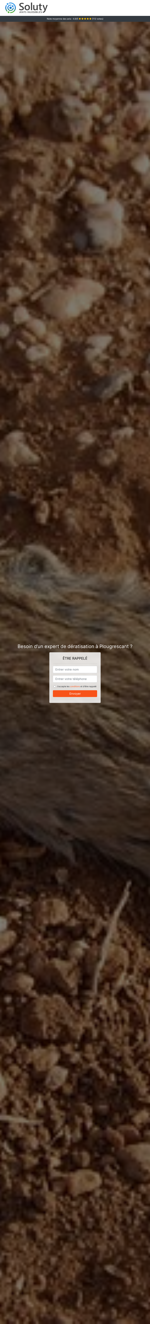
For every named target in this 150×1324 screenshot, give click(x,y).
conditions (75, 686)
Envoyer (75, 693)
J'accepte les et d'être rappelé (76, 686)
